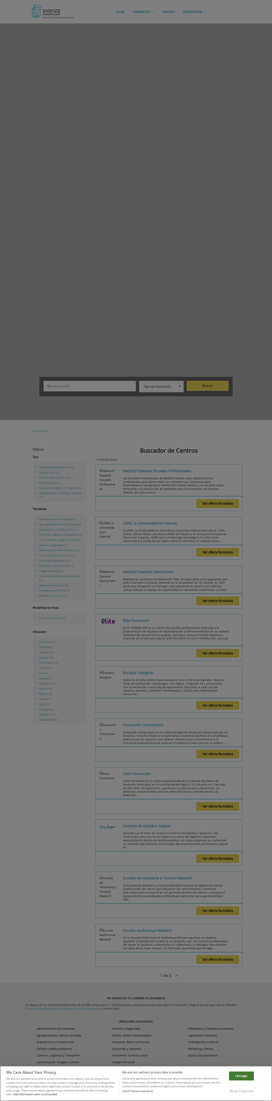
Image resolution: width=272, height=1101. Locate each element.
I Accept (241, 1076)
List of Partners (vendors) (137, 1091)
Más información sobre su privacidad (35, 1094)
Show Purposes (241, 1091)
